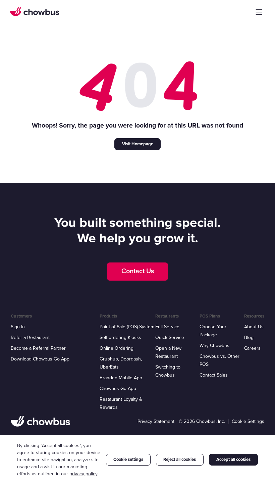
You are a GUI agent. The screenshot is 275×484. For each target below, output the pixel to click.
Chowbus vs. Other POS (219, 360)
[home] (34, 11)
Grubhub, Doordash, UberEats (121, 363)
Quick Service (169, 337)
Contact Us (137, 271)
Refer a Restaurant (30, 337)
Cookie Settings (248, 421)
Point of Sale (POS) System (127, 327)
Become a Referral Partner (38, 348)
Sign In (18, 327)
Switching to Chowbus (167, 371)
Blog (249, 337)
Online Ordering (116, 348)
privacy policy (83, 474)
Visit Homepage (137, 144)
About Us (254, 327)
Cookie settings (128, 459)
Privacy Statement (156, 421)
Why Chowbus (214, 345)
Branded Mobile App (121, 378)
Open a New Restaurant (168, 352)
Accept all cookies (233, 459)
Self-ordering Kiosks (120, 337)
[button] (259, 12)
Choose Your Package (213, 331)
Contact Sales (214, 375)
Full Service (167, 327)
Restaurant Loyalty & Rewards (121, 403)
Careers (252, 348)
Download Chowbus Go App (40, 359)
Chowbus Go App (118, 388)
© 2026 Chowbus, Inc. (202, 421)
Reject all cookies (179, 459)
